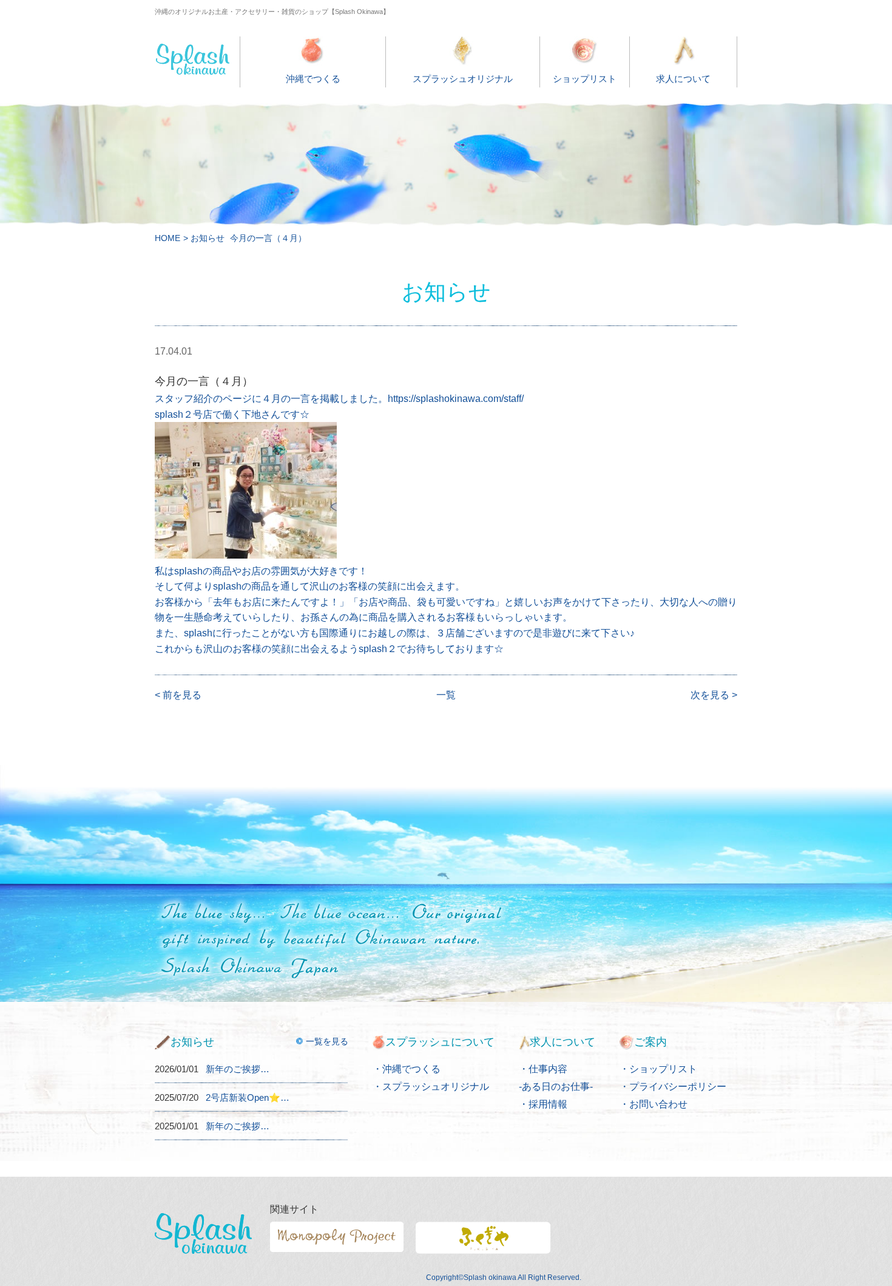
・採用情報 (543, 1104)
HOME (167, 238)
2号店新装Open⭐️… (247, 1097)
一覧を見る (327, 1041)
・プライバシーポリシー (673, 1086)
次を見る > (714, 695)
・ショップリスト (658, 1069)
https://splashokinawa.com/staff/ (456, 398)
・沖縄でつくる (407, 1069)
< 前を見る (178, 695)
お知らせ (208, 238)
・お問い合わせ (654, 1104)
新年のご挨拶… (237, 1069)
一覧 (446, 695)
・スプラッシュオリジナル (431, 1086)
